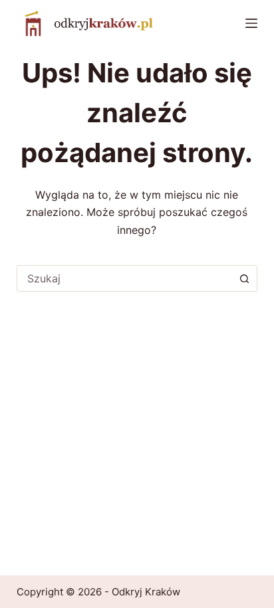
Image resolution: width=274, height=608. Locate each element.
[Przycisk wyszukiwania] (244, 278)
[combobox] (124, 278)
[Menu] (251, 23)
